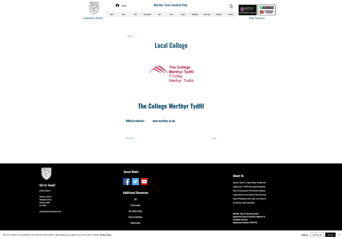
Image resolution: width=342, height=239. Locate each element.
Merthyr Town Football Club (170, 5)
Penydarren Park (45, 199)
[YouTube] (144, 181)
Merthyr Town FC (45, 196)
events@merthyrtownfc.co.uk (50, 211)
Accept (330, 234)
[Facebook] (126, 181)
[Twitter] (135, 181)
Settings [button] (304, 234)
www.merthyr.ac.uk (164, 121)
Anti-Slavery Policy (135, 210)
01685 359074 (44, 190)
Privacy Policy (105, 234)
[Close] (338, 235)
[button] (231, 6)
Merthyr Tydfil (44, 202)
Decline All (317, 234)
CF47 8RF (42, 205)
